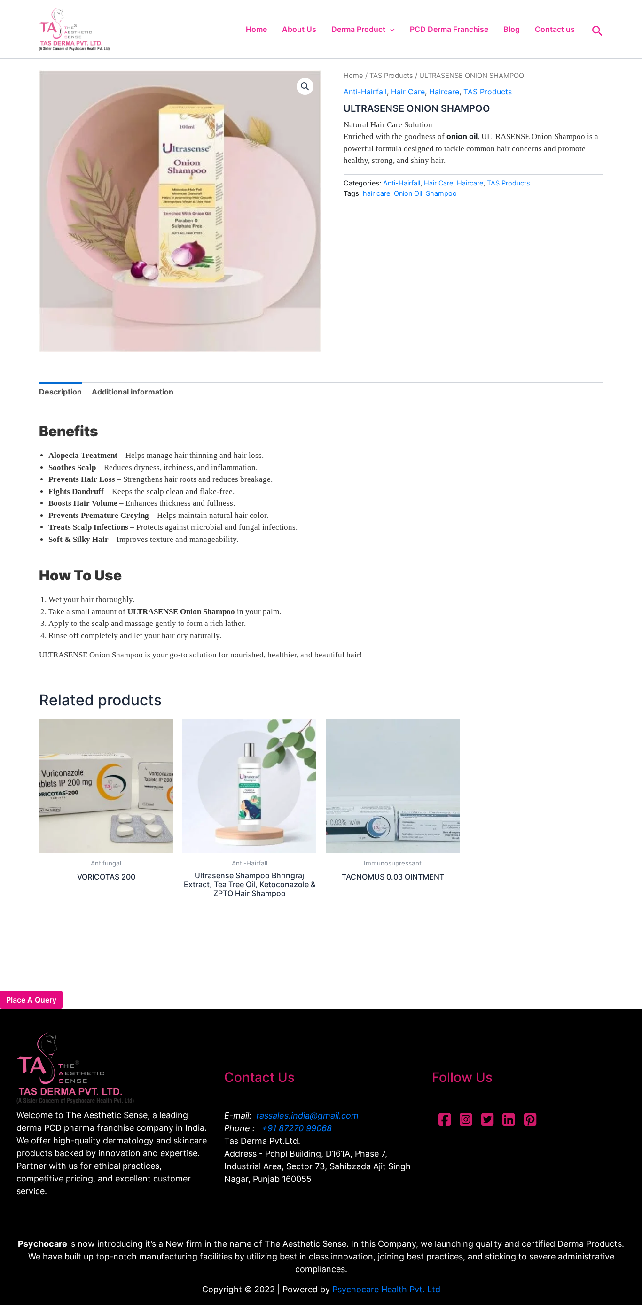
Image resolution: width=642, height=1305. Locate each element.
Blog (511, 29)
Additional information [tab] (132, 391)
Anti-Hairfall (365, 91)
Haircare (444, 91)
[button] (390, 29)
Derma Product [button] (358, 29)
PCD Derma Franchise (449, 29)
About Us (299, 29)
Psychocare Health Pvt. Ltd (386, 1289)
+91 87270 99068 (295, 1128)
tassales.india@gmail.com (307, 1115)
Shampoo (441, 193)
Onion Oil (408, 193)
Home (256, 29)
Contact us (555, 29)
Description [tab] (60, 391)
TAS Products (391, 75)
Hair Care (408, 91)
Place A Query (31, 999)
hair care (376, 193)
